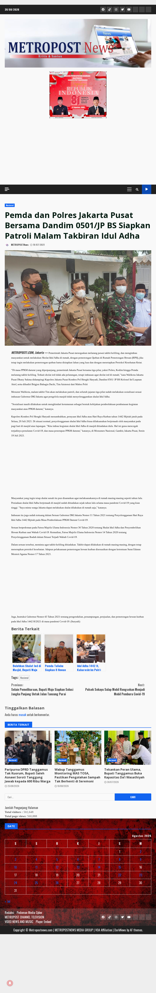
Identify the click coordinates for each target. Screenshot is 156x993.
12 (57, 867)
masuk (22, 714)
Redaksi (9, 912)
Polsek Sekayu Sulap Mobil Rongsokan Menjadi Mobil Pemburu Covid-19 (115, 689)
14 (99, 867)
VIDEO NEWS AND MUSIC (19, 921)
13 (78, 867)
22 (119, 875)
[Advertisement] (78, 151)
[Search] (137, 189)
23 (140, 875)
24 (15, 882)
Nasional (10, 205)
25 (36, 882)
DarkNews (120, 930)
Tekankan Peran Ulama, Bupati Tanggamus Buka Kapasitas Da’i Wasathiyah (127, 748)
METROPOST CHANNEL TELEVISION (24, 917)
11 (36, 867)
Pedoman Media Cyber (29, 912)
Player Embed (43, 921)
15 (119, 867)
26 (57, 882)
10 (15, 867)
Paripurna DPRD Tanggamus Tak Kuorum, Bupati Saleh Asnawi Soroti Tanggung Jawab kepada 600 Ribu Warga (28, 748)
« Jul (7, 901)
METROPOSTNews (19, 244)
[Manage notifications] (10, 983)
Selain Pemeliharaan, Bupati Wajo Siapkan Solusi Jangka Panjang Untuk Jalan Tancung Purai (42, 689)
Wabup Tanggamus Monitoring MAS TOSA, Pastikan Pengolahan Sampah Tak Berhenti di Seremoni (78, 748)
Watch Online (146, 189)
